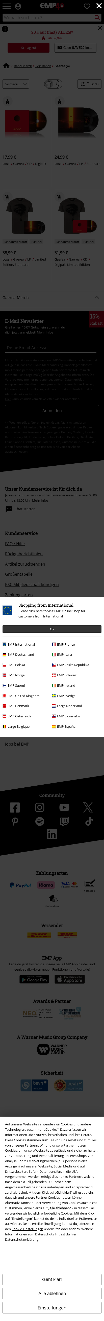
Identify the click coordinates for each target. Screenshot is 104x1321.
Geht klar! (52, 1279)
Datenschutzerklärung (21, 1239)
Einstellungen (52, 1308)
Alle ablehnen (52, 1293)
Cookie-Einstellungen (27, 1229)
